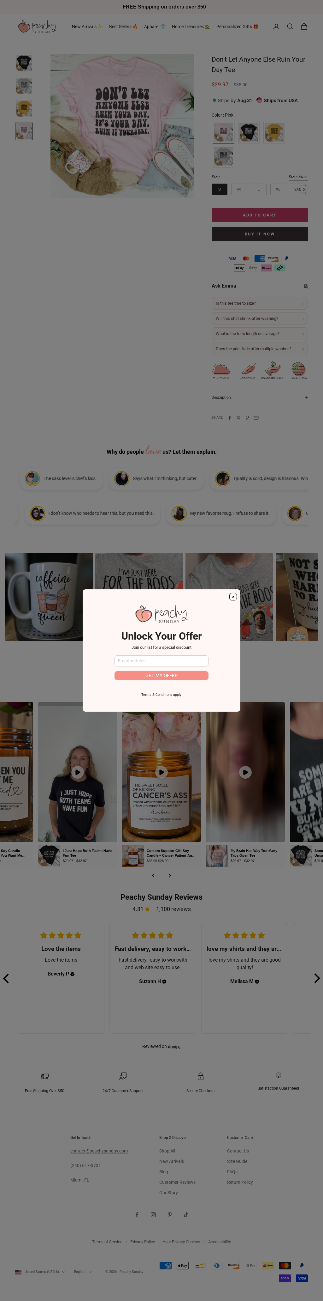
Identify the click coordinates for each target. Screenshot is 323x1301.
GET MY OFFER (161, 675)
